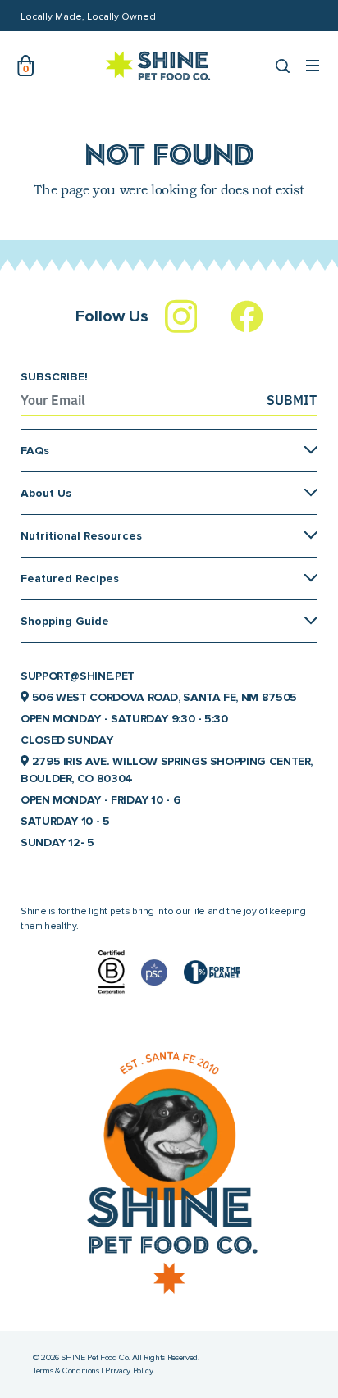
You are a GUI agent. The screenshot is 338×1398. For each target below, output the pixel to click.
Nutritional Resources (81, 536)
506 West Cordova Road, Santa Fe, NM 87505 (163, 697)
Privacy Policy (129, 1370)
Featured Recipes (70, 578)
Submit (292, 400)
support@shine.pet (78, 676)
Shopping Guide (65, 621)
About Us (46, 493)
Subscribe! (54, 377)
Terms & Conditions (66, 1370)
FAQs (35, 451)
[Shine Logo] (158, 65)
